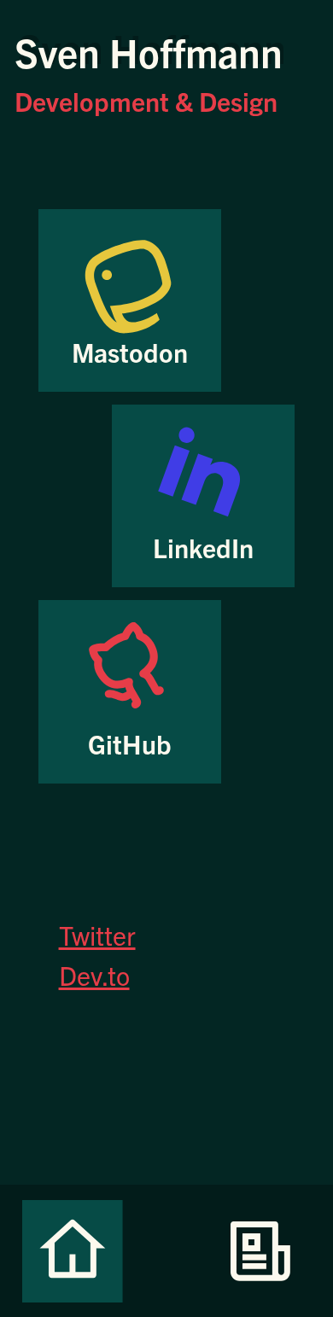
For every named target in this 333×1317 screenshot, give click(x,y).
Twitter (97, 934)
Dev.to (94, 974)
